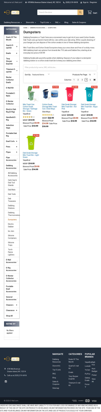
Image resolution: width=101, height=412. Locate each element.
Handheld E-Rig (11, 118)
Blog (66, 22)
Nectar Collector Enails (10, 79)
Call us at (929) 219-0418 (17, 375)
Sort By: (28, 75)
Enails (8, 53)
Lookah (88, 366)
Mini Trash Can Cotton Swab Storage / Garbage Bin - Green (30, 107)
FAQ (56, 22)
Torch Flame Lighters (11, 252)
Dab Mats (11, 190)
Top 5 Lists (44, 22)
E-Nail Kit (10, 88)
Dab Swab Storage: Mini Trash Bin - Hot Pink (69, 106)
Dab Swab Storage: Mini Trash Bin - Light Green (31, 155)
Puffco (87, 374)
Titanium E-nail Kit (11, 70)
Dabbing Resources (12, 22)
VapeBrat (88, 362)
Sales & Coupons (79, 22)
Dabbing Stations (11, 207)
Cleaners (9, 305)
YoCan (87, 370)
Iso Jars (11, 231)
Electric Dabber (11, 225)
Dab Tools (12, 194)
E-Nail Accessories (11, 261)
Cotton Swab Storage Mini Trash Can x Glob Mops (49, 106)
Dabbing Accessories (11, 167)
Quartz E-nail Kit (10, 46)
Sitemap (55, 388)
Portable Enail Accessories (11, 289)
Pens (8, 147)
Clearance (10, 310)
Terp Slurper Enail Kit (9, 61)
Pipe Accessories (11, 159)
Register (93, 2)
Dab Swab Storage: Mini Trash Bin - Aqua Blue (89, 106)
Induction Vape (10, 126)
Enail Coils (10, 141)
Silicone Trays (11, 244)
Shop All (9, 316)
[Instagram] (6, 381)
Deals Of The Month (11, 38)
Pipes (8, 152)
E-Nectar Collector (10, 102)
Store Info (30, 22)
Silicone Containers (12, 237)
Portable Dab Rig (11, 134)
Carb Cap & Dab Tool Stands (12, 182)
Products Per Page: (80, 75)
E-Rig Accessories (11, 269)
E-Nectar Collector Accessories (11, 278)
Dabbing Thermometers (13, 214)
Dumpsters (12, 220)
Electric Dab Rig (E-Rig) (11, 110)
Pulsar (94, 375)
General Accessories (11, 298)
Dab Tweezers (12, 200)
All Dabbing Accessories (12, 174)
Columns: (68, 80)
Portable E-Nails (10, 94)
